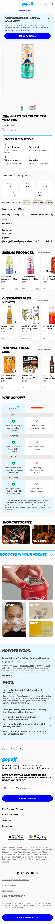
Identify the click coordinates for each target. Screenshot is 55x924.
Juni (5, 116)
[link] (27, 4)
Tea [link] (21, 749)
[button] (51, 4)
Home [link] (4, 749)
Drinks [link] (13, 749)
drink (48, 696)
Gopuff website (33, 698)
